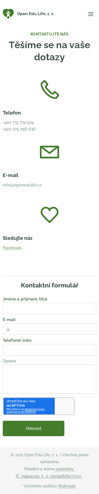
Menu (90, 13)
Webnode (67, 486)
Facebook (12, 247)
